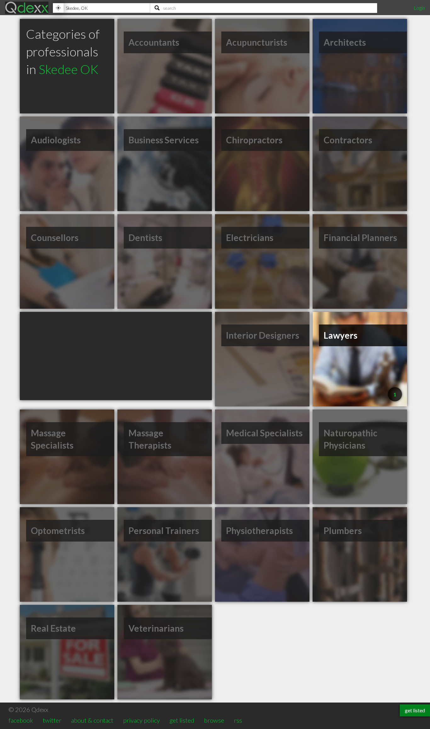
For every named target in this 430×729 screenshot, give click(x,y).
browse (214, 720)
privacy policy (141, 720)
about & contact (92, 720)
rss (238, 720)
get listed (181, 720)
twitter (52, 720)
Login (419, 8)
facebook (20, 720)
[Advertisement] (116, 356)
